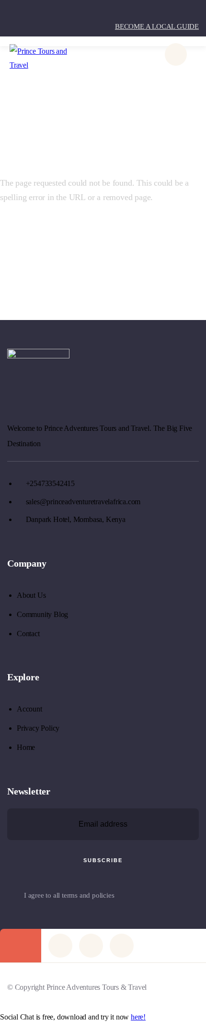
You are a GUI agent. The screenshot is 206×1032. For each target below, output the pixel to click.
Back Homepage (58, 232)
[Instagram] (122, 946)
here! (138, 1017)
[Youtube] (91, 946)
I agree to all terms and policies (69, 895)
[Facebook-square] (60, 946)
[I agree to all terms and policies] (12, 897)
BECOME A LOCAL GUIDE (157, 26)
